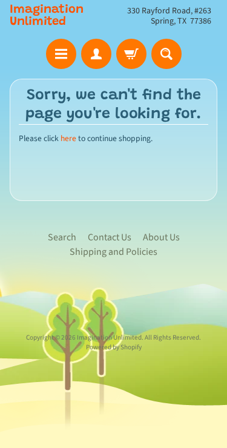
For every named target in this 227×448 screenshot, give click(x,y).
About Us (161, 237)
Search (62, 237)
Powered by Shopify (114, 347)
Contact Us (109, 237)
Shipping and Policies (113, 252)
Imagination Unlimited (47, 16)
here (68, 138)
